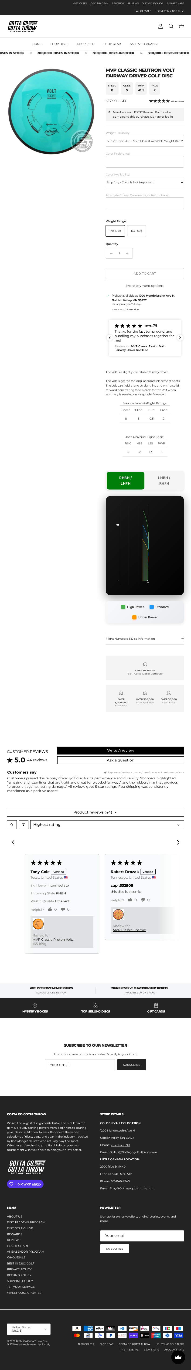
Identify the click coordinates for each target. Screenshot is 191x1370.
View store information (125, 309)
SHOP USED (86, 44)
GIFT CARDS (80, 3)
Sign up (155, 116)
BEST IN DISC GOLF (20, 1263)
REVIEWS (133, 3)
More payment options (145, 286)
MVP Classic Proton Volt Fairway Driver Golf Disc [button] (52, 939)
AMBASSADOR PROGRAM (25, 1251)
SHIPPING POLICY (20, 1281)
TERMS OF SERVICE (21, 1286)
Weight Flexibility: (118, 133)
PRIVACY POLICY (19, 1269)
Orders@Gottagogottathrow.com (133, 1152)
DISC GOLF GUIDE (152, 3)
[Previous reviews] (110, 338)
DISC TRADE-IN (100, 3)
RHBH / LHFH (125, 481)
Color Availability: (118, 174)
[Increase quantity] (128, 253)
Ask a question (120, 760)
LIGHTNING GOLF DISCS (170, 1344)
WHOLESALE (143, 11)
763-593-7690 (120, 1145)
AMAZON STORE (174, 1349)
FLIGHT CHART (175, 3)
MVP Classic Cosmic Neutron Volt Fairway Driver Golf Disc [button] (136, 930)
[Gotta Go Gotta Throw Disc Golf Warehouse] (22, 26)
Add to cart (145, 273)
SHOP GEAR (112, 44)
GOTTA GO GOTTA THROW (134, 1344)
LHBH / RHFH (164, 481)
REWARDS (118, 3)
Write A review (120, 750)
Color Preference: (118, 153)
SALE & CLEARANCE (144, 44)
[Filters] (23, 824)
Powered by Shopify (38, 1344)
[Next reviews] (180, 338)
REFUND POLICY (19, 1275)
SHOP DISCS (59, 44)
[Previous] (14, 842)
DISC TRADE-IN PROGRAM (26, 1222)
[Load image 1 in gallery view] (51, 111)
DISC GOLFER (86, 1344)
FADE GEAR (106, 1344)
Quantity (112, 244)
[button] (145, 338)
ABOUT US (14, 1216)
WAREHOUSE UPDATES (24, 1292)
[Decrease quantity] (110, 253)
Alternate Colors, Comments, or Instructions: (137, 195)
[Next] (176, 842)
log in (169, 116)
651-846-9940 (120, 1181)
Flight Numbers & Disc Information (130, 638)
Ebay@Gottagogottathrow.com (131, 1188)
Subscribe (131, 1064)
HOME (36, 44)
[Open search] (12, 824)
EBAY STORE (151, 1349)
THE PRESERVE (129, 1349)
